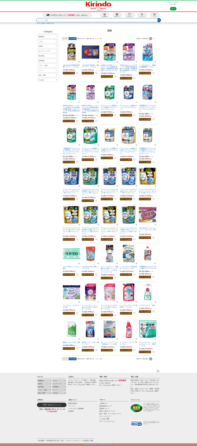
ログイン (173, 8)
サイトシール (135, 400)
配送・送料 (103, 376)
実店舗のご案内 (88, 440)
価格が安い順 (81, 38)
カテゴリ (40, 376)
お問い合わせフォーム (52, 405)
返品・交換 (134, 376)
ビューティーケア (44, 51)
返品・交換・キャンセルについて (110, 413)
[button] (155, 38)
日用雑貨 (43, 23)
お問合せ (40, 400)
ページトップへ (158, 371)
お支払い (71, 376)
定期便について (104, 408)
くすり (41, 41)
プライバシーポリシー (73, 440)
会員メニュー (73, 400)
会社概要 (41, 440)
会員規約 (71, 411)
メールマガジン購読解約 (76, 408)
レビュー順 (98, 38)
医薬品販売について (105, 406)
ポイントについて (105, 416)
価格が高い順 (90, 38)
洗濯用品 (48, 23)
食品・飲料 (42, 75)
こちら (82, 384)
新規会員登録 (72, 403)
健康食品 (41, 36)
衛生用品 (41, 56)
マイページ (142, 16)
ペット (41, 70)
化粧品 (41, 46)
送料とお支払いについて (107, 411)
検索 (159, 19)
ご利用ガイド (103, 403)
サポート (102, 400)
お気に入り (129, 16)
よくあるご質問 (104, 419)
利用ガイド (117, 16)
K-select (41, 80)
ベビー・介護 (43, 65)
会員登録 (105, 16)
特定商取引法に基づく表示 (55, 440)
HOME (38, 23)
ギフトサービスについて (107, 421)
